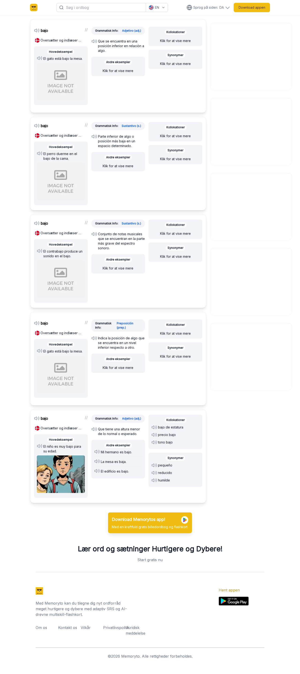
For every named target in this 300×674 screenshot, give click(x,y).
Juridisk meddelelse (135, 630)
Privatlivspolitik (113, 627)
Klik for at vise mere (118, 71)
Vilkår (86, 627)
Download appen (252, 7)
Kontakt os (67, 627)
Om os (41, 627)
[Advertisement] (251, 56)
